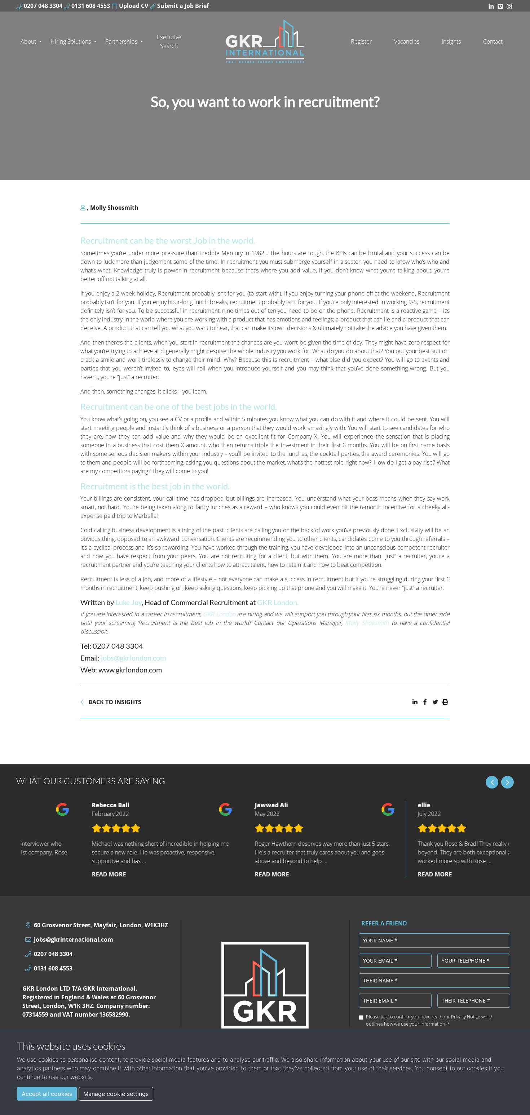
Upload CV (133, 6)
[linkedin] (491, 5)
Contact (493, 41)
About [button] (29, 41)
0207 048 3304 (42, 6)
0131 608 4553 (90, 6)
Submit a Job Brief (182, 6)
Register (361, 41)
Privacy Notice (465, 1016)
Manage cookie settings (116, 1093)
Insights (451, 41)
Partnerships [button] (122, 41)
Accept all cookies (47, 1093)
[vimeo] (500, 5)
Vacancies (406, 41)
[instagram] (509, 5)
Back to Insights (114, 702)
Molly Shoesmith (114, 208)
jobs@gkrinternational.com (73, 939)
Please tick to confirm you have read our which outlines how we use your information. (430, 1020)
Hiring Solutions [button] (71, 41)
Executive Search (169, 41)
